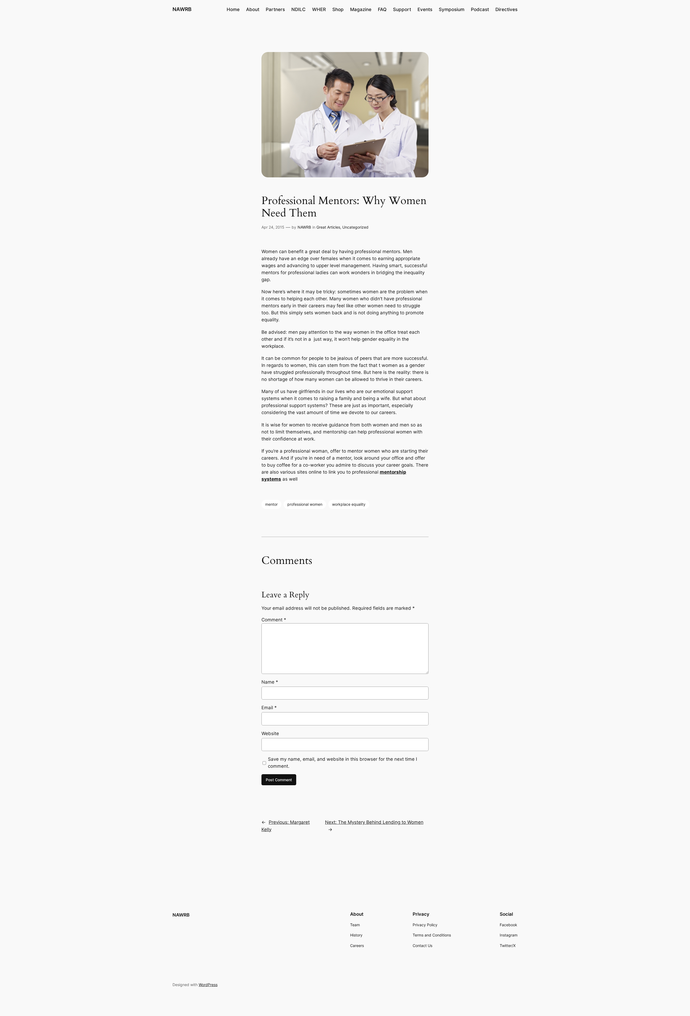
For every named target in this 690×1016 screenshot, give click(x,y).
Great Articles (328, 227)
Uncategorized (355, 227)
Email (269, 707)
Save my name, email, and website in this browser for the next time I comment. (342, 762)
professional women (304, 504)
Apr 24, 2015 (272, 227)
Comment (273, 619)
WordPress (208, 984)
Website (270, 733)
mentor (271, 504)
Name (269, 682)
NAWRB (181, 9)
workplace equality (348, 504)
